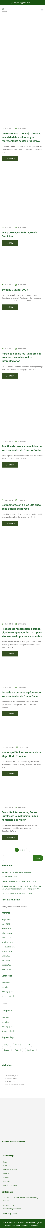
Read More (10, 158)
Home (4, 52)
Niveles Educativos (10, 1169)
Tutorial (18, 1050)
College (6, 1045)
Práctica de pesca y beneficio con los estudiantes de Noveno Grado (22, 448)
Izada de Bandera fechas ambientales (17, 872)
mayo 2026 (6, 919)
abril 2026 (6, 924)
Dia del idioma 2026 (10, 877)
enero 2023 (6, 969)
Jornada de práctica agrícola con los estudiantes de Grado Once (21, 694)
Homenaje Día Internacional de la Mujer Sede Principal (21, 754)
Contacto (6, 1181)
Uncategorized (8, 996)
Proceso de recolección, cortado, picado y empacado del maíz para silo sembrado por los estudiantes (22, 632)
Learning (9, 128)
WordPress (30, 1050)
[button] (42, 10)
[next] (28, 850)
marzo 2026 (6, 928)
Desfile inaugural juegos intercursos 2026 (19, 881)
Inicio (5, 1162)
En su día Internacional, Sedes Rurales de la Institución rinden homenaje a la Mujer (20, 816)
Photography (7, 991)
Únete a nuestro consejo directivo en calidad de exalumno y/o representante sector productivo (21, 137)
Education (9, 747)
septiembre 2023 (9, 947)
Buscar (38, 858)
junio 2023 (6, 956)
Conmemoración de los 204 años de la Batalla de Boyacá (21, 507)
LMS (28, 1045)
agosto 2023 (7, 951)
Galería (6, 1177)
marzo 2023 (6, 965)
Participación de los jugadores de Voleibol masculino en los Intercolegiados (21, 357)
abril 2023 (6, 960)
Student (6, 1050)
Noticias (6, 1173)
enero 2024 (6, 937)
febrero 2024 (7, 933)
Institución (7, 1166)
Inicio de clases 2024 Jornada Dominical (19, 234)
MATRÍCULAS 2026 (10, 1185)
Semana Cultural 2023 (15, 290)
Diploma (18, 1045)
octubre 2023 (7, 942)
